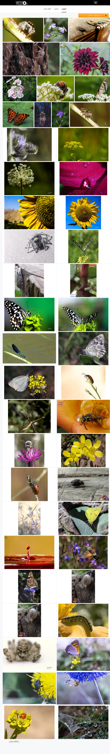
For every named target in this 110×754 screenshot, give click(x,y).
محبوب (56, 9)
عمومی (64, 9)
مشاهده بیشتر (14, 741)
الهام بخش (47, 9)
